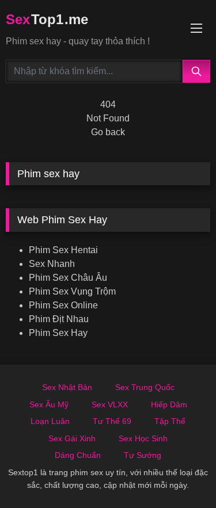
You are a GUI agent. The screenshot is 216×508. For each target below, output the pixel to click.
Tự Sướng (142, 455)
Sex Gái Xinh (72, 438)
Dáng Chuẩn (78, 455)
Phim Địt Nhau (59, 319)
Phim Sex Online (63, 305)
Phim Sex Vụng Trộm (72, 291)
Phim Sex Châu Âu (68, 277)
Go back (108, 132)
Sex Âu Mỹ (49, 404)
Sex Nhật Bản (67, 387)
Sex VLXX (110, 404)
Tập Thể (169, 421)
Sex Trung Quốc (145, 387)
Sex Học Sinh (143, 438)
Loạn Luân (50, 421)
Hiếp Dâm (169, 404)
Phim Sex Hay (58, 333)
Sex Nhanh (52, 264)
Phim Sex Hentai (63, 250)
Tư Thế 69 (112, 421)
